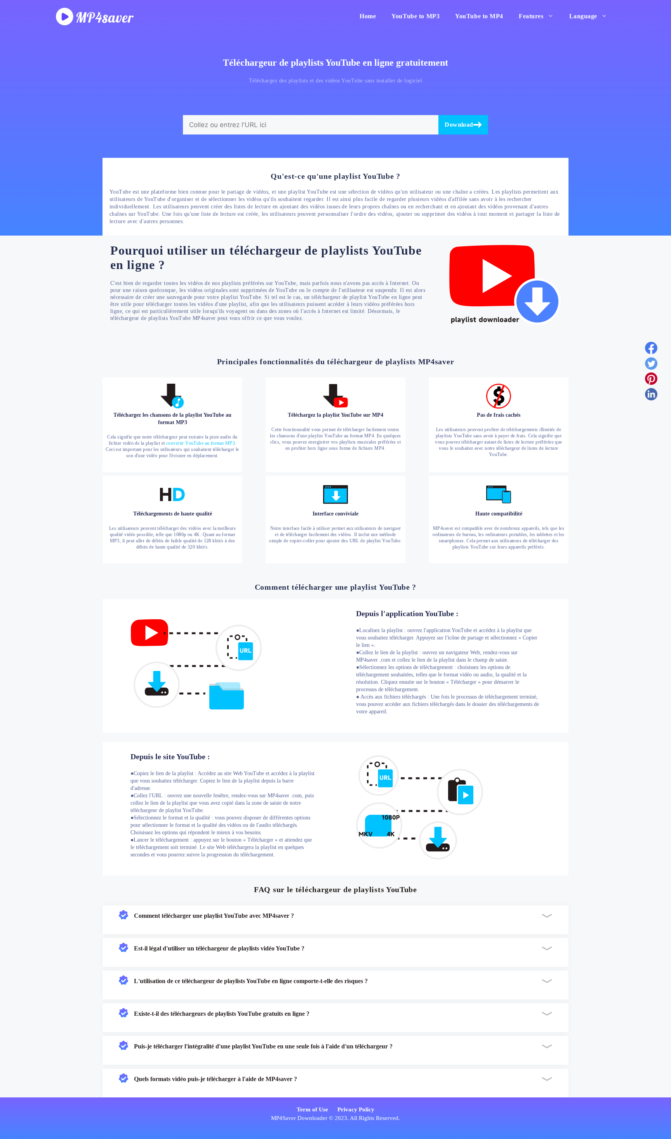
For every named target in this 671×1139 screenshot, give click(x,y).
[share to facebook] (651, 349)
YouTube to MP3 (415, 16)
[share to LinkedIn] (651, 396)
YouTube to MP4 (479, 16)
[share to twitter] (651, 365)
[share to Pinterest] (651, 380)
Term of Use (312, 1109)
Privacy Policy (355, 1109)
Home (368, 16)
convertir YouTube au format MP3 (200, 443)
